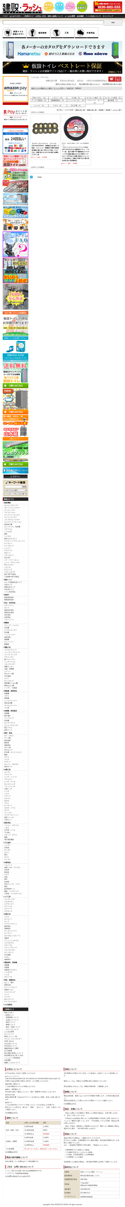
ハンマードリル (9, 662)
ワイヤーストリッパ (11, 815)
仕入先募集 (8, 1051)
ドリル (6, 917)
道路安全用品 (9, 610)
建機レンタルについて (12, 1063)
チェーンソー (9, 642)
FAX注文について (10, 1046)
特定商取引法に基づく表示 (13, 1055)
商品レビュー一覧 (10, 1036)
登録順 (108, 110)
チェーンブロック (10, 987)
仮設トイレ (8, 580)
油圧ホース (8, 766)
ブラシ (6, 803)
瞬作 (5, 534)
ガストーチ (8, 977)
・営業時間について (11, 1017)
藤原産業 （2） (113, 100)
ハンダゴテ (8, 972)
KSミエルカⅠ (9, 565)
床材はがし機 (9, 685)
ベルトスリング (9, 992)
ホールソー (8, 919)
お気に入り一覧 (51, 80)
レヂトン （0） (57, 98)
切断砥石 (7, 928)
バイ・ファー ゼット (11, 560)
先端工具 (7, 914)
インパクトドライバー (12, 652)
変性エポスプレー (10, 539)
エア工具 (7, 896)
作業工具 (7, 769)
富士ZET (7, 558)
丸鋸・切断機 (9, 669)
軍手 (5, 879)
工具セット (8, 820)
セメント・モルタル (11, 764)
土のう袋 (7, 747)
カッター (7, 772)
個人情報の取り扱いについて (89, 84)
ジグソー (7, 671)
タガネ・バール (9, 808)
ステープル (8, 945)
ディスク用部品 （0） (39, 100)
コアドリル (8, 529)
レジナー (7, 548)
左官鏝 (6, 847)
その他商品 (8, 1004)
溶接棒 (6, 967)
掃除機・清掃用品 (10, 691)
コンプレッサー (9, 899)
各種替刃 (7, 959)
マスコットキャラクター (13, 1039)
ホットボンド (9, 681)
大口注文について (10, 1043)
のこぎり (7, 850)
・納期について (9, 1024)
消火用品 (7, 615)
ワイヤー (7, 997)
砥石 (5, 855)
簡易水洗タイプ (9, 587)
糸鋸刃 (6, 938)
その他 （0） (76, 98)
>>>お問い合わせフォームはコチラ (17, 1176)
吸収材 (6, 743)
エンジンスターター (11, 725)
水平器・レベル (9, 830)
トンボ (6, 791)
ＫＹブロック (9, 546)
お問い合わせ (9, 1041)
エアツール (8, 906)
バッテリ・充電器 (10, 688)
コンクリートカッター (12, 515)
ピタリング (8, 569)
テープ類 (7, 738)
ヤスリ (6, 857)
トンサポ (7, 536)
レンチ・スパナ (9, 782)
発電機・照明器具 (10, 711)
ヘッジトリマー (9, 635)
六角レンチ (8, 789)
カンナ (6, 678)
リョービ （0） (39, 105)
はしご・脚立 (9, 982)
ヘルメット (8, 865)
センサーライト (9, 723)
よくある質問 (70, 16)
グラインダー (9, 657)
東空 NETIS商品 (10, 574)
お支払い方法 (41, 16)
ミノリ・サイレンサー (12, 562)
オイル (6, 757)
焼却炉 (6, 595)
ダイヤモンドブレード (12, 936)
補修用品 (7, 745)
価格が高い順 (92, 110)
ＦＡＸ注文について (93, 16)
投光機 (6, 720)
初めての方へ (9, 1013)
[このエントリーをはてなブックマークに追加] (31, 178)
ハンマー (7, 845)
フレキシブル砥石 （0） (113, 98)
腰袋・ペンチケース (11, 891)
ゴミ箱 (6, 708)
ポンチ (6, 810)
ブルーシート (9, 620)
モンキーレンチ (9, 784)
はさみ (6, 801)
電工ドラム (8, 728)
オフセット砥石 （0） (94, 98)
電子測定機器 (9, 839)
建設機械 (7, 503)
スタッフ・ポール (10, 835)
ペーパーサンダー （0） (76, 100)
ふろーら (7, 567)
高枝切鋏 (7, 637)
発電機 (6, 713)
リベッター (8, 812)
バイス (6, 793)
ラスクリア (8, 550)
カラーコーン (9, 605)
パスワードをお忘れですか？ (96, 80)
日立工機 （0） (76, 105)
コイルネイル (9, 943)
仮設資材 (7, 740)
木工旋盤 (7, 676)
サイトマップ (108, 16)
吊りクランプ (9, 999)
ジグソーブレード (10, 947)
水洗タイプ (8, 585)
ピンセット (8, 805)
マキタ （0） (57, 105)
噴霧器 (6, 644)
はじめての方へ (16, 16)
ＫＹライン (8, 543)
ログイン (80, 80)
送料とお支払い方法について (66, 84)
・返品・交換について (12, 1027)
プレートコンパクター (12, 508)
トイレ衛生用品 (9, 592)
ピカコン (7, 798)
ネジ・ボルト (9, 736)
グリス (6, 759)
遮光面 (6, 872)
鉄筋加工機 (8, 524)
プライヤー (8, 779)
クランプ (7, 796)
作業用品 (7, 862)
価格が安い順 (80, 110)
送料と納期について (55, 16)
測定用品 (7, 823)
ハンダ (6, 974)
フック (6, 994)
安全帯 (6, 870)
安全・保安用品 (9, 603)
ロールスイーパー (10, 705)
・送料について (9, 1022)
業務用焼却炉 (9, 600)
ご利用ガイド (28, 16)
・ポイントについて (11, 1029)
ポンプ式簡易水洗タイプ (13, 582)
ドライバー (8, 774)
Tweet (39, 177)
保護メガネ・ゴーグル (12, 867)
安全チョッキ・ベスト (12, 884)
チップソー (8, 933)
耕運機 (6, 639)
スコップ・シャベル (11, 625)
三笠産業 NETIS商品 (11, 577)
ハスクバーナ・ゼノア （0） (95, 101)
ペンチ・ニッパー (10, 777)
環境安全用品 (9, 612)
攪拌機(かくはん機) (11, 683)
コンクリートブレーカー (13, 522)
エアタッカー (9, 904)
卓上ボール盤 (9, 674)
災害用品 (7, 617)
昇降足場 (7, 985)
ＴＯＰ (5, 16)
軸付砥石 (7, 926)
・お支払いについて (11, 1020)
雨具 (5, 886)
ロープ (6, 608)
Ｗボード (7, 553)
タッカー (7, 859)
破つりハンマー (9, 659)
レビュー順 (117, 110)
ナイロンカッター (10, 630)
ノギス (6, 828)
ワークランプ (9, 718)
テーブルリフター (10, 1001)
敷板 (5, 755)
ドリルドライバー (10, 650)
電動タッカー (9, 666)
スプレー (7, 762)
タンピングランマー (11, 505)
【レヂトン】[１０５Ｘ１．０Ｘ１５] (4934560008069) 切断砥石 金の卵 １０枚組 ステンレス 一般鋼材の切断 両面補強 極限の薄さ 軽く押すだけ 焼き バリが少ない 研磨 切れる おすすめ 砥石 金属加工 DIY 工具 (45, 149)
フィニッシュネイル (11, 940)
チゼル (6, 957)
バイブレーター (9, 512)
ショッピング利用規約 (12, 1058)
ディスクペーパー (10, 931)
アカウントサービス (67, 80)
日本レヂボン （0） (39, 98)
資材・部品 (8, 733)
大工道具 (7, 842)
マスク (6, 874)
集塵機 (6, 693)
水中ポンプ (8, 750)
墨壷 (5, 837)
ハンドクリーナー (10, 701)
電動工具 (7, 647)
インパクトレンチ (10, 654)
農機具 (6, 623)
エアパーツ (8, 909)
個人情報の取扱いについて (13, 1053)
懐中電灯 (7, 716)
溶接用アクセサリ (10, 970)
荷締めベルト (9, 990)
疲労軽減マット (9, 889)
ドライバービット (10, 924)
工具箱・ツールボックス (13, 893)
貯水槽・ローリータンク (13, 752)
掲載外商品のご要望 (11, 1048)
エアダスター (9, 901)
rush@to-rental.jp (22, 1173)
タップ (6, 921)
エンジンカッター (10, 517)
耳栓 (5, 877)
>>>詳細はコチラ (11, 1112)
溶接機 (6, 965)
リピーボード (9, 555)
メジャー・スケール (11, 825)
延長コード (8, 730)
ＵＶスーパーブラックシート (14, 541)
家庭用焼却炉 (9, 597)
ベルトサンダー (9, 664)
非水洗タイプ (9, 589)
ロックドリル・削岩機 (12, 527)
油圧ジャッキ (9, 817)
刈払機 (6, 628)
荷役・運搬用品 (9, 980)
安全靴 (6, 882)
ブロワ (6, 696)
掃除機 (6, 698)
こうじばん (8, 531)
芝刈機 (6, 632)
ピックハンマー (9, 510)
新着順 (101, 110)
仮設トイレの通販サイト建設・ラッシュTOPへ (48, 88)
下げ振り (7, 832)
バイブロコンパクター (12, 520)
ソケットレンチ (9, 786)
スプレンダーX (9, 572)
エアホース (8, 911)
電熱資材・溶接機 (10, 962)
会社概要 (80, 16)
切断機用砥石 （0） (58, 100)
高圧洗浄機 (8, 703)
